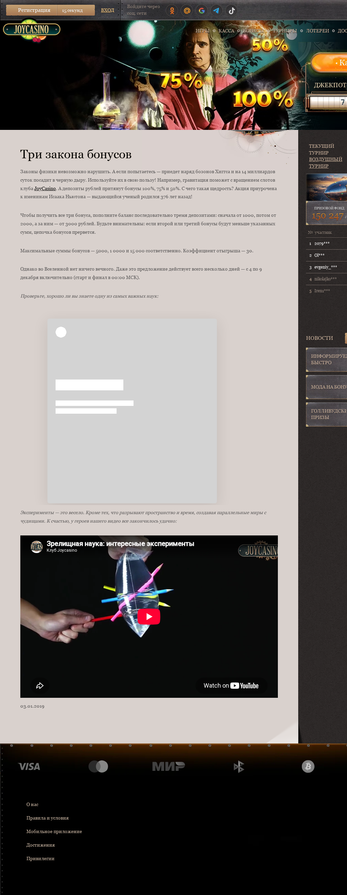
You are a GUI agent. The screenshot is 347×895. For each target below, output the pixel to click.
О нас (32, 804)
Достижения (40, 845)
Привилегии (40, 858)
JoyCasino (45, 188)
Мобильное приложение (54, 831)
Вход (107, 10)
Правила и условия (47, 818)
